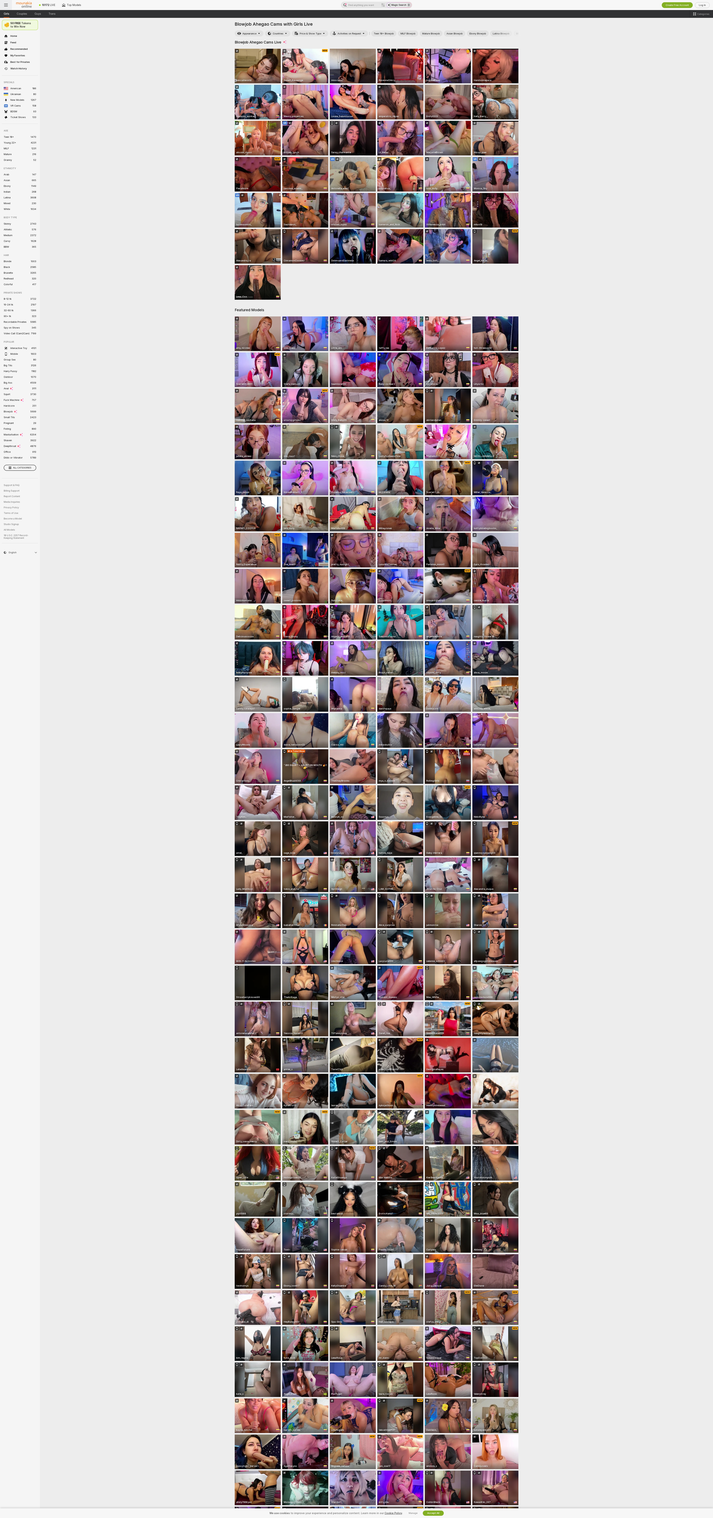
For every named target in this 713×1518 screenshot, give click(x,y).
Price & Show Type (310, 33)
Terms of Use (11, 513)
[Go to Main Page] (24, 5)
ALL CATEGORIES (22, 467)
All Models (9, 530)
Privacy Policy (11, 507)
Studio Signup (11, 524)
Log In (702, 5)
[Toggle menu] (6, 5)
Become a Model (13, 518)
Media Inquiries (12, 502)
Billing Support (11, 491)
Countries (278, 33)
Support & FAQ (11, 485)
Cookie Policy (393, 1513)
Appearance (249, 33)
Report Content (12, 496)
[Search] (383, 5)
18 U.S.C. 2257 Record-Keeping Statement (16, 536)
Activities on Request (349, 33)
